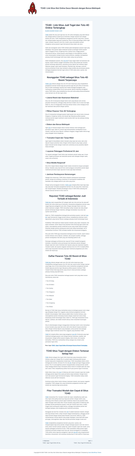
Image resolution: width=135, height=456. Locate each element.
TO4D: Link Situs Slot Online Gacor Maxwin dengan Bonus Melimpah (70, 8)
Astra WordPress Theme (94, 452)
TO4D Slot (48, 202)
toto (49, 127)
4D (70, 363)
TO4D (46, 34)
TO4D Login (48, 83)
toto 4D (66, 60)
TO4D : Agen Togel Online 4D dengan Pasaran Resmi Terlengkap (69, 345)
